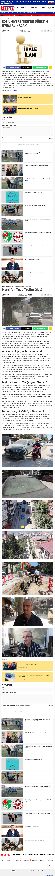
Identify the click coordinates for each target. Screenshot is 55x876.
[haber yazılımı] (49, 875)
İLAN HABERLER (18, 18)
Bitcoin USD (41, 7)
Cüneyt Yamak (28, 865)
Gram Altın (33, 7)
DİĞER (35, 12)
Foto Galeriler (26, 860)
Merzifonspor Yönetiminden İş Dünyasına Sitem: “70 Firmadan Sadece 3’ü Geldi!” (37, 152)
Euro (23, 7)
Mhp (43, 865)
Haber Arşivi (18, 860)
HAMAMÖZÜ (41, 1)
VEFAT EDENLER (27, 12)
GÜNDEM (18, 12)
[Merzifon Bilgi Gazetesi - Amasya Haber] (5, 854)
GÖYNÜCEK (25, 1)
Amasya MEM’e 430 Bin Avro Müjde (33, 192)
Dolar (16, 7)
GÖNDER (51, 138)
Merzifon (30, 295)
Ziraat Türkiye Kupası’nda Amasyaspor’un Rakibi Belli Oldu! (38, 233)
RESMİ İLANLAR (5, 12)
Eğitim (39, 865)
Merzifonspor (21, 865)
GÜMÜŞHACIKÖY (6, 3)
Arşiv (13, 860)
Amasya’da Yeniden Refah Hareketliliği (34, 272)
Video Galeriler (35, 860)
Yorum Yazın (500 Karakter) (9, 125)
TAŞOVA (18, 1)
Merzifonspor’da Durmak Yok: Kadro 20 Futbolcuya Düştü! (37, 219)
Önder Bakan (14, 865)
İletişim (8, 860)
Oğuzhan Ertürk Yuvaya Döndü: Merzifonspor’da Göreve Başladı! (38, 179)
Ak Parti (35, 865)
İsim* (3, 120)
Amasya (30, 294)
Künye (3, 860)
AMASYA (4, 1)
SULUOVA (33, 1)
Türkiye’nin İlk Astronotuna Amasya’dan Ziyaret (36, 165)
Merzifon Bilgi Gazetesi (8, 18)
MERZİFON (10, 1)
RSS (14, 870)
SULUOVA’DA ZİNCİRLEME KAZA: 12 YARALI (35, 205)
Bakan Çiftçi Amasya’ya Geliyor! (32, 259)
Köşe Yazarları (43, 860)
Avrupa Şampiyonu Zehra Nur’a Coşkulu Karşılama (37, 246)
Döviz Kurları (50, 860)
